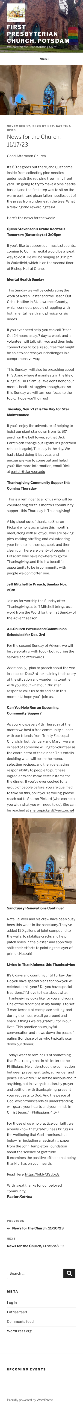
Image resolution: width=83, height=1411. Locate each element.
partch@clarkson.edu (28, 472)
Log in (12, 1303)
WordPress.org (19, 1331)
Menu (44, 59)
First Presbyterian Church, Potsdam (38, 34)
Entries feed (17, 1312)
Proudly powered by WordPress (30, 1400)
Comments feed (20, 1322)
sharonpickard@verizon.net (52, 810)
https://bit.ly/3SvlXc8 (42, 1174)
